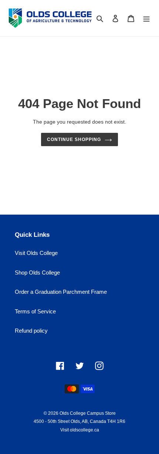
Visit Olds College (36, 253)
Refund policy (31, 330)
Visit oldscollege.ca (79, 430)
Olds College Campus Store (88, 413)
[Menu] (146, 18)
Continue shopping (74, 139)
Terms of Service (35, 311)
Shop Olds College (37, 272)
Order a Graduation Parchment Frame (61, 292)
